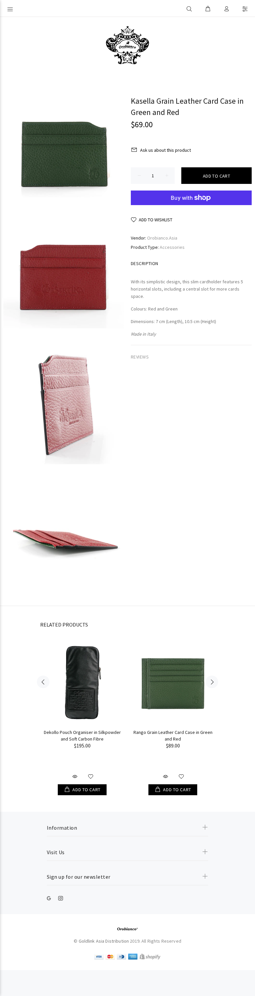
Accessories (172, 247)
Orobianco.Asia (162, 238)
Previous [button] (43, 682)
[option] (82, 711)
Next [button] (212, 682)
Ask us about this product (165, 150)
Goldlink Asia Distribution (104, 941)
